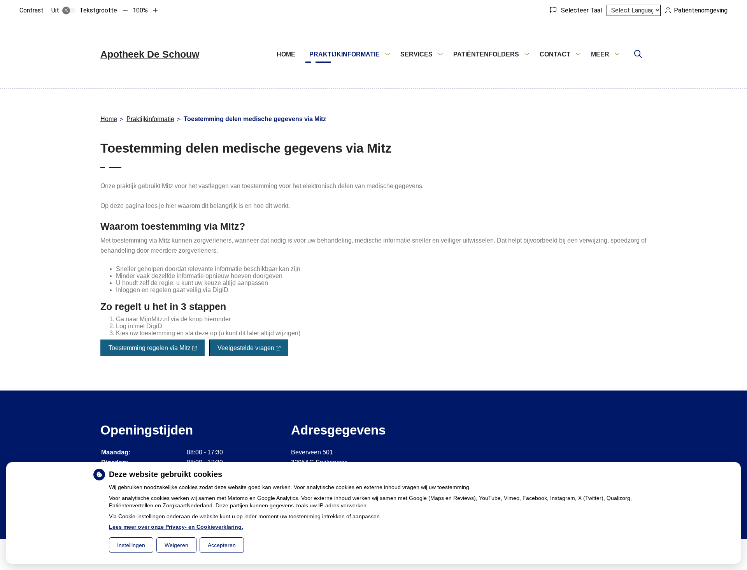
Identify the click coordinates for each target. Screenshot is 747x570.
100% (140, 10)
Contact (555, 54)
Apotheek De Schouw (149, 54)
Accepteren (222, 545)
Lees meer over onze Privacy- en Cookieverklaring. (176, 527)
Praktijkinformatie (344, 54)
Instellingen (131, 545)
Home (286, 54)
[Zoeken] (638, 54)
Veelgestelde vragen (245, 348)
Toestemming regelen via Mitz (150, 348)
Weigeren (176, 545)
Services (416, 54)
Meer (600, 54)
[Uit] (68, 10)
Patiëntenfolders (486, 54)
